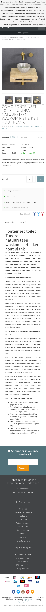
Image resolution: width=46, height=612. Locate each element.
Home (4, 37)
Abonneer (23, 468)
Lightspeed (28, 600)
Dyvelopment (23, 602)
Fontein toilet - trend (23, 541)
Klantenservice (23, 530)
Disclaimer (23, 516)
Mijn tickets (23, 562)
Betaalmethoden (23, 523)
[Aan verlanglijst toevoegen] (3, 179)
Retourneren (23, 527)
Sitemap (23, 534)
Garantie (23, 520)
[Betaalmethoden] (7, 577)
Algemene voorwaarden (23, 512)
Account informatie (23, 554)
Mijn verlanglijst (23, 565)
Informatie (9, 222)
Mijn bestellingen (23, 558)
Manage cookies (39, 25)
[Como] (40, 137)
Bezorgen (23, 537)
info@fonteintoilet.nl (24, 492)
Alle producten (23, 569)
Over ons (23, 509)
